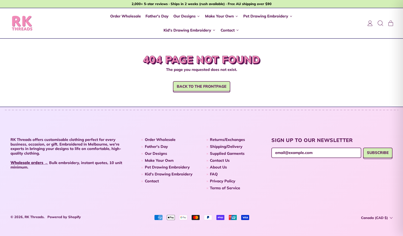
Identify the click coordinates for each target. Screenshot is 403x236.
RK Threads (34, 217)
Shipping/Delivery (226, 146)
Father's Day (157, 16)
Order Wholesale (125, 16)
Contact (152, 181)
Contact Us (220, 160)
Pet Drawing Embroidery (167, 167)
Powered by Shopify (64, 217)
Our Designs (156, 153)
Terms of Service (225, 188)
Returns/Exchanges (227, 139)
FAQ (214, 174)
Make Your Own (159, 160)
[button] (380, 23)
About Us (218, 167)
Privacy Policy (222, 181)
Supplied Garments (227, 153)
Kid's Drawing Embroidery (168, 174)
